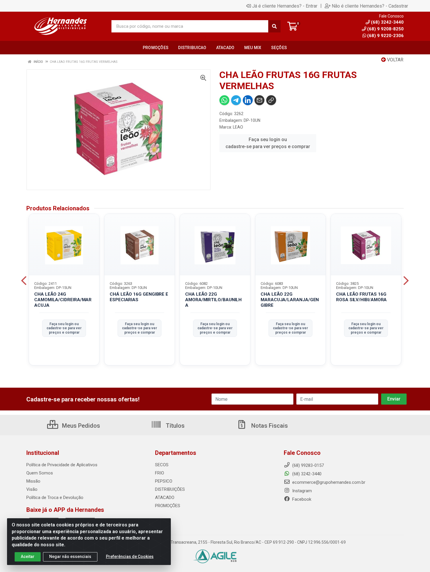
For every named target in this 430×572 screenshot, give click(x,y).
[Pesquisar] (274, 26)
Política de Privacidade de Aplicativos (61, 464)
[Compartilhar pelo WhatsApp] (224, 100)
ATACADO (164, 497)
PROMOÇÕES (167, 505)
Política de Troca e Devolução (54, 497)
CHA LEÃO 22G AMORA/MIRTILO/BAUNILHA (213, 300)
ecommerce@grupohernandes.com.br (328, 482)
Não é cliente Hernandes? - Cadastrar (370, 6)
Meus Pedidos (80, 425)
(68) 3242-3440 (306, 473)
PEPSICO (163, 481)
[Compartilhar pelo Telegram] (236, 100)
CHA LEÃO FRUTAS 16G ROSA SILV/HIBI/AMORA (361, 297)
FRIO (159, 473)
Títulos (174, 425)
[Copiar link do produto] (271, 100)
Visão (31, 489)
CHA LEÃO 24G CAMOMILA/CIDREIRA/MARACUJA (63, 300)
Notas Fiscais (269, 425)
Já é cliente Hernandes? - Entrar (284, 6)
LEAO (238, 127)
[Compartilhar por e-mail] (259, 100)
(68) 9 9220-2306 (385, 35)
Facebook (301, 499)
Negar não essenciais (70, 556)
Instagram (301, 490)
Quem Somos (39, 473)
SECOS (161, 464)
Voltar (394, 60)
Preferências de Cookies (130, 556)
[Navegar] (23, 281)
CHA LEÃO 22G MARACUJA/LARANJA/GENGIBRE (290, 300)
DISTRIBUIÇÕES (170, 489)
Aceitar (28, 556)
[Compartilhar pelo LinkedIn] (248, 100)
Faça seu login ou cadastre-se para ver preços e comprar (268, 143)
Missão (33, 481)
